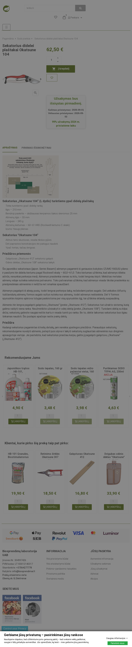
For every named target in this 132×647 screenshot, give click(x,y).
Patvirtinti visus (117, 643)
